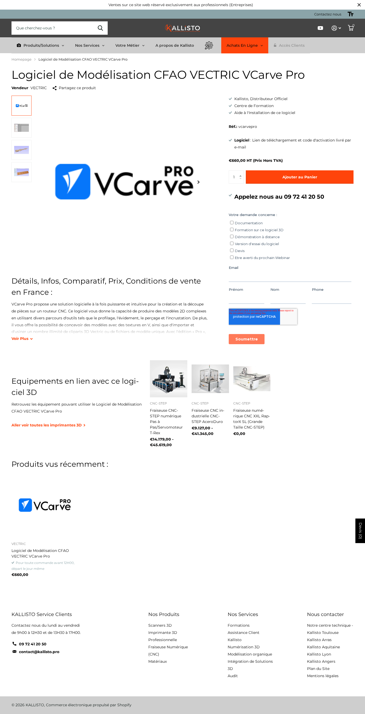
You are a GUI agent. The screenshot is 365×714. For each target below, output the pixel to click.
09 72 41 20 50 (32, 644)
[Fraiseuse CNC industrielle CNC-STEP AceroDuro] (210, 379)
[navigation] (21, 106)
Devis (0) (360, 531)
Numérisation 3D (244, 647)
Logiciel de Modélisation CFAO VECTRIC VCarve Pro (40, 553)
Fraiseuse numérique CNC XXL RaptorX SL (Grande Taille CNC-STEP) (251, 419)
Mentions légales (323, 675)
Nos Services (243, 614)
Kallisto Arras (319, 639)
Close (359, 5)
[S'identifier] (336, 28)
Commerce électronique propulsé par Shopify (88, 705)
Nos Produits (163, 614)
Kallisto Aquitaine (323, 647)
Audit (233, 675)
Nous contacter (325, 614)
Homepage (21, 59)
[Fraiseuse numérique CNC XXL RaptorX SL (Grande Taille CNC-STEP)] (252, 379)
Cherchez (100, 28)
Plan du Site (318, 668)
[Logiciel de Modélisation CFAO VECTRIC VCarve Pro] (43, 505)
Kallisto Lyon (319, 654)
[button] (241, 172)
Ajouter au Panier (299, 177)
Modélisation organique (250, 654)
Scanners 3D (160, 625)
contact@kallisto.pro (39, 651)
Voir (19, 338)
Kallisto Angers (321, 661)
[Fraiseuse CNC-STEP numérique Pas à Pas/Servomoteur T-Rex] (168, 379)
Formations (239, 625)
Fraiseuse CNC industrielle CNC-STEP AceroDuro (208, 416)
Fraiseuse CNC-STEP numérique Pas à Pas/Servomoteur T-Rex (166, 421)
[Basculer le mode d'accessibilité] (351, 14)
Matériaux (157, 661)
